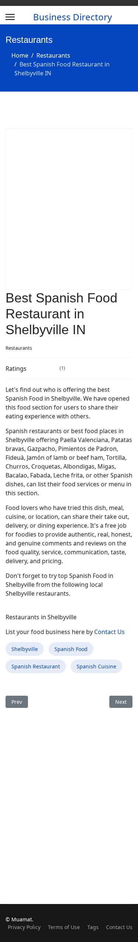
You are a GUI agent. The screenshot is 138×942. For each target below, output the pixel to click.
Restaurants (19, 348)
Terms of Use (64, 927)
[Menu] (10, 17)
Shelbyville (24, 648)
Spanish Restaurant (35, 666)
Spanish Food (71, 648)
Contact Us (109, 632)
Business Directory (72, 17)
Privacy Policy (24, 927)
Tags (93, 927)
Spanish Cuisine (96, 666)
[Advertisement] (69, 209)
